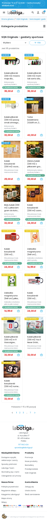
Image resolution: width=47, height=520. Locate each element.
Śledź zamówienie (32, 494)
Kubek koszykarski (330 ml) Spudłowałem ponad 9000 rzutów (33, 300)
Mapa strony (6, 498)
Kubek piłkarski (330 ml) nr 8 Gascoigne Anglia (11, 341)
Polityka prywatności (10, 486)
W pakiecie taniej (12, 87)
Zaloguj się (29, 486)
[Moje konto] (38, 12)
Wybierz (7, 42)
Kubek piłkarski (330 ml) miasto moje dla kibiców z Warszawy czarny (12, 80)
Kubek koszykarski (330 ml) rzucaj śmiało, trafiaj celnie (11, 166)
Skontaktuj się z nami (10, 472)
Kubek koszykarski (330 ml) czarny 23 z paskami (34, 209)
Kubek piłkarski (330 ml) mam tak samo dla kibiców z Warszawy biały (34, 78)
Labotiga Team (7, 468)
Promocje (29, 457)
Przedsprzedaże (31, 469)
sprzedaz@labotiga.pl (23, 447)
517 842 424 (23, 444)
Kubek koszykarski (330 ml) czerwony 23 (10, 253)
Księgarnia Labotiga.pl (10, 494)
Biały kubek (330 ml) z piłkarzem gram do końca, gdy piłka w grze (11, 209)
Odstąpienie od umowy (11, 476)
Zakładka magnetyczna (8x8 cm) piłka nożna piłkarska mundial (11, 298)
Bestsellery (29, 465)
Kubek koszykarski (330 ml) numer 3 (11, 385)
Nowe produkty (31, 461)
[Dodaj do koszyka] (18, 91)
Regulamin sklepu (8, 490)
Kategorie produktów (14, 26)
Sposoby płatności (9, 464)
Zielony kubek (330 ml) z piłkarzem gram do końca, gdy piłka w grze (34, 166)
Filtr (37, 42)
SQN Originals (30, 473)
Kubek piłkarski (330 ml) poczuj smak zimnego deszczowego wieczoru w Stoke (11, 124)
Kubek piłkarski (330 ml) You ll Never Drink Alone (34, 341)
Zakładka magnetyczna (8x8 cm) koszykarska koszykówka (34, 254)
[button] (33, 12)
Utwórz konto (30, 490)
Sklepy (4, 502)
